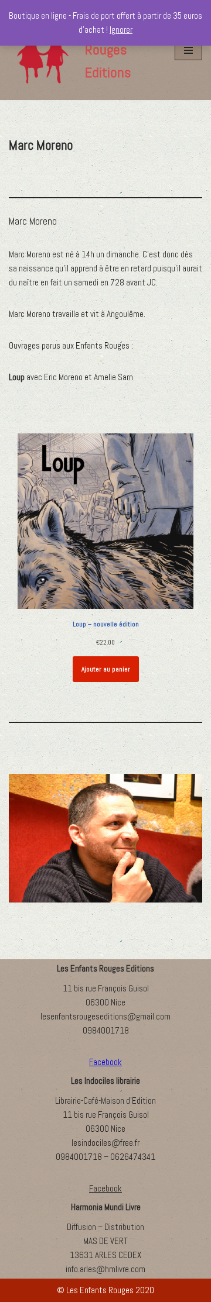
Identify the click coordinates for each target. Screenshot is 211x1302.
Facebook (105, 1188)
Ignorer (121, 29)
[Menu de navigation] (188, 50)
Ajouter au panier (105, 669)
